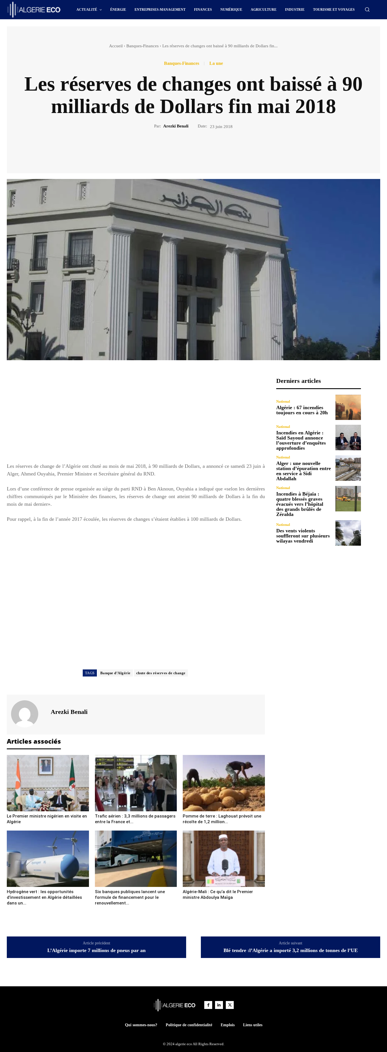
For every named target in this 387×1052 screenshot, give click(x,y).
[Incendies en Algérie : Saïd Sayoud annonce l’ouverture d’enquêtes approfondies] (348, 437)
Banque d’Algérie (115, 673)
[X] (187, 148)
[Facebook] (174, 148)
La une (216, 63)
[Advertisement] (136, 416)
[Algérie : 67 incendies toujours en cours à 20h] (348, 407)
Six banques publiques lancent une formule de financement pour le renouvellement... (130, 897)
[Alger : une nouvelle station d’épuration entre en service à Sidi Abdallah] (348, 468)
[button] (367, 9)
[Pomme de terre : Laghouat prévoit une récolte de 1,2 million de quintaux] (224, 783)
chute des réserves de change (161, 673)
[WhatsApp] (213, 148)
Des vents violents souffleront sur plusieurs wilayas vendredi (303, 536)
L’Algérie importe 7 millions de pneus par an (96, 950)
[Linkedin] (219, 1005)
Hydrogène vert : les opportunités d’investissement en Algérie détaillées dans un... (44, 897)
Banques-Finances (142, 46)
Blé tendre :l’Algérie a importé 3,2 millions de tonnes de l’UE (291, 950)
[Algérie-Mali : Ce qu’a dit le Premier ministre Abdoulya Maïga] (224, 859)
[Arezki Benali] (28, 713)
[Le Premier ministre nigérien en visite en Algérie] (48, 783)
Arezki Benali (175, 126)
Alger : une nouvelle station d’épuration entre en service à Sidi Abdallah (303, 470)
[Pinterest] (200, 148)
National (283, 401)
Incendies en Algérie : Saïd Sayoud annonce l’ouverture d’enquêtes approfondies (301, 440)
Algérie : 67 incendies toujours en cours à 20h (302, 410)
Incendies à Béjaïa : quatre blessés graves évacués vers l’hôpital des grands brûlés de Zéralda (299, 504)
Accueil (116, 46)
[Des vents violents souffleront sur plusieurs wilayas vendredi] (348, 533)
